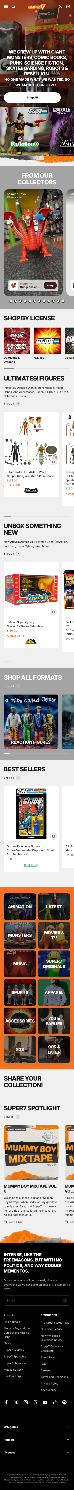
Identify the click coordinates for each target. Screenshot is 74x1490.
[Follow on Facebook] (6, 1402)
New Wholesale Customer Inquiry (51, 1337)
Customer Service (52, 1329)
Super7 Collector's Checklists (52, 1348)
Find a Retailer (12, 1321)
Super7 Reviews (14, 1350)
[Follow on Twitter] (16, 1402)
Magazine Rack (13, 1369)
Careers (45, 1370)
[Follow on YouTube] (45, 1402)
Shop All (44, 97)
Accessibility (48, 1390)
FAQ (43, 1363)
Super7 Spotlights (15, 1356)
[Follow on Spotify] (64, 1402)
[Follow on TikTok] (54, 1402)
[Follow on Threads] (35, 1402)
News (7, 1343)
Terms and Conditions (54, 1376)
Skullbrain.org (12, 1376)
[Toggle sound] (56, 196)
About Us (9, 1315)
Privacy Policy (49, 1383)
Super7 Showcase (15, 1363)
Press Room (48, 1357)
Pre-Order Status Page (55, 1322)
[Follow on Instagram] (25, 1402)
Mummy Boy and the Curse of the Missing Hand (17, 1332)
